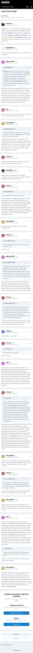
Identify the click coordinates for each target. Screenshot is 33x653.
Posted (12, 25)
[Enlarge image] (14, 586)
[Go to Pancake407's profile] (3, 123)
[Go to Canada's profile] (3, 331)
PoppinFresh (10, 47)
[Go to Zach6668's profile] (3, 171)
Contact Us (16, 650)
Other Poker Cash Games (17, 17)
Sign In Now (16, 624)
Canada (8, 331)
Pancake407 (10, 123)
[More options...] (30, 24)
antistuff (5, 15)
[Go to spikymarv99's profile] (3, 62)
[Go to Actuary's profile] (3, 157)
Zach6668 (9, 170)
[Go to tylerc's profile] (3, 363)
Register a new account (16, 613)
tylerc (8, 362)
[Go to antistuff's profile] (3, 24)
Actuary (8, 156)
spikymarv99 (10, 61)
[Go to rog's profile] (3, 110)
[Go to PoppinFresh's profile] (3, 48)
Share (17, 634)
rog (7, 109)
